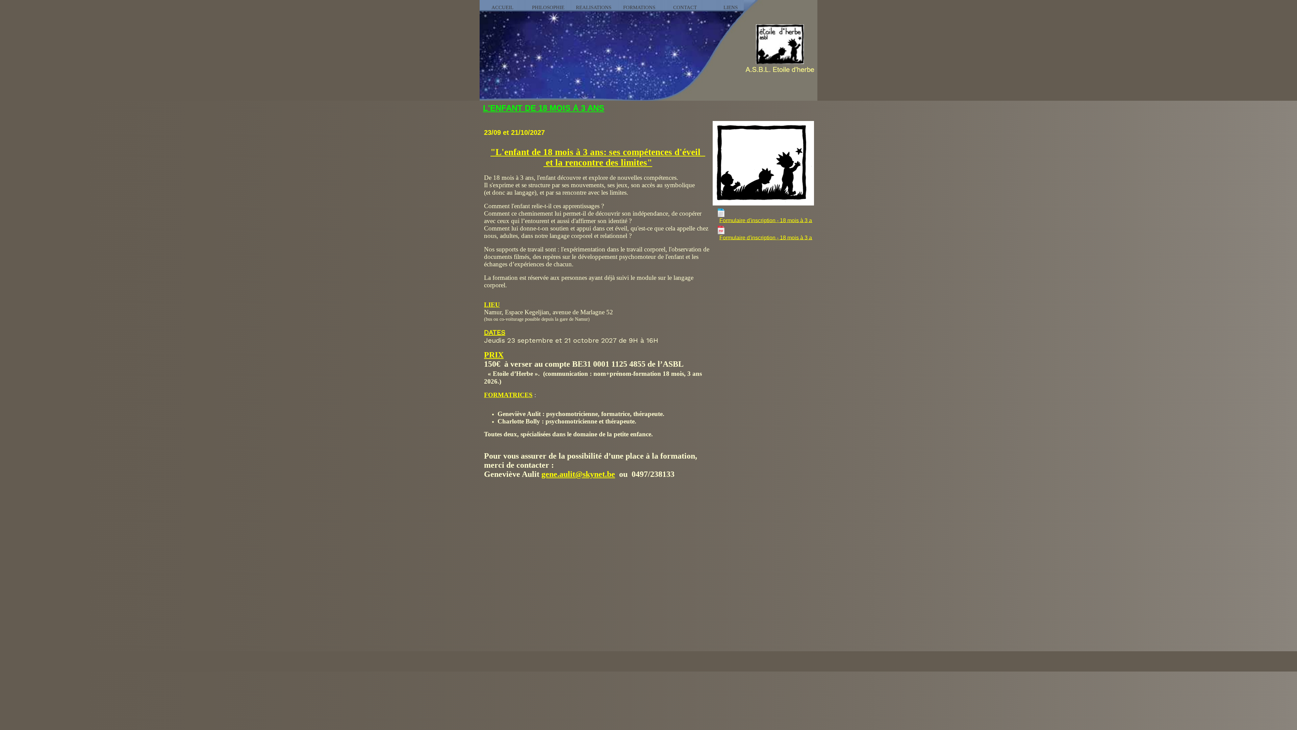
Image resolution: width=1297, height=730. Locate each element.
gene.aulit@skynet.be (578, 474)
